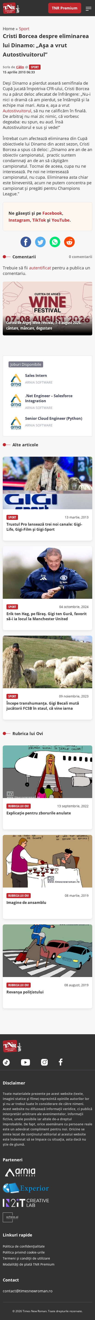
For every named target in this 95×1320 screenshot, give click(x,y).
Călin (20, 67)
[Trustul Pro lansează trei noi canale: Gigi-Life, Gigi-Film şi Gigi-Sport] (47, 499)
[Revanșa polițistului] (47, 966)
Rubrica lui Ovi (18, 806)
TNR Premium (64, 8)
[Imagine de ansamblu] (47, 877)
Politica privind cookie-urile (24, 1252)
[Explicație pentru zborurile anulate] (47, 787)
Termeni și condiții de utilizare (26, 1258)
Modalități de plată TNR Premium (28, 1264)
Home (9, 28)
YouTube (61, 220)
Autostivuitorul (17, 110)
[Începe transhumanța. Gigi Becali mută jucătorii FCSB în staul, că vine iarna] (47, 678)
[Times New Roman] (11, 8)
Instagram (19, 220)
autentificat (40, 268)
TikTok (39, 220)
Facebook (52, 213)
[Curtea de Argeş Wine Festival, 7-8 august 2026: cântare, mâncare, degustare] (47, 308)
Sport (24, 28)
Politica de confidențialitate (24, 1246)
